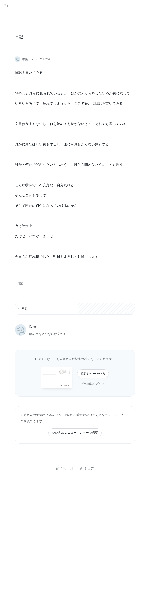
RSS (49, 415)
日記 (20, 283)
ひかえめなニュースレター (108, 415)
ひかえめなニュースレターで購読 (75, 432)
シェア (89, 468)
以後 (33, 327)
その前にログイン (93, 383)
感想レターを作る (93, 373)
